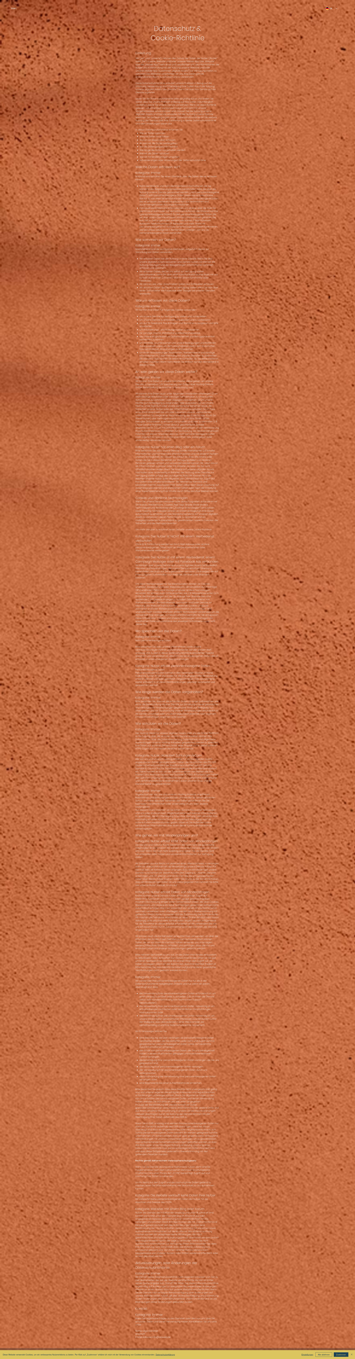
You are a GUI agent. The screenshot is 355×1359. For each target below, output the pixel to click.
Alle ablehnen (324, 1354)
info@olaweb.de (161, 1337)
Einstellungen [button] (307, 1354)
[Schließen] (351, 1354)
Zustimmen (341, 1354)
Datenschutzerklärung (165, 1354)
